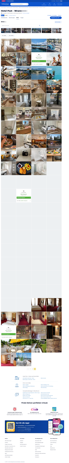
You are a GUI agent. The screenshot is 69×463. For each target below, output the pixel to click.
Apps (6, 453)
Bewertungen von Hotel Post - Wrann (29, 379)
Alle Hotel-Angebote (36, 61)
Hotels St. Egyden (26, 384)
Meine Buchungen (8, 440)
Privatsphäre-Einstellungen (40, 446)
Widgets (21, 442)
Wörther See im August (27, 395)
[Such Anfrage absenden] (27, 4)
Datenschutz (37, 444)
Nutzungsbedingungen (39, 442)
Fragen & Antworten (8, 444)
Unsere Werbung (53, 442)
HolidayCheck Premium (9, 451)
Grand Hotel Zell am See (45, 394)
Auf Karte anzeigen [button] (26, 13)
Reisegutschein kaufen (9, 449)
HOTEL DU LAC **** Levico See (28, 398)
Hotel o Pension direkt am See (46, 396)
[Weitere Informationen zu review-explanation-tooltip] (15, 15)
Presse (51, 444)
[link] (44, 4)
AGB (36, 449)
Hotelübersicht (4, 17)
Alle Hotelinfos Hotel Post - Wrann (28, 378)
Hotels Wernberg (43, 387)
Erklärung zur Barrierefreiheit (40, 453)
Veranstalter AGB (38, 440)
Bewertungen (12, 17)
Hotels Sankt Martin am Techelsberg (47, 386)
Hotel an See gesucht (26, 394)
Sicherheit (37, 455)
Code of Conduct (23, 446)
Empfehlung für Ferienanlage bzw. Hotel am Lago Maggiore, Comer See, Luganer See (31, 392)
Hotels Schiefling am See (45, 384)
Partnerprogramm (23, 444)
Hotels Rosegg (25, 387)
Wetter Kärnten (43, 378)
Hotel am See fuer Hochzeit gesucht (47, 395)
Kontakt (6, 442)
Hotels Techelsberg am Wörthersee (29, 386)
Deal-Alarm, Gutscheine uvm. (10, 446)
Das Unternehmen (53, 440)
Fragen (22, 17)
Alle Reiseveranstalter (9, 455)
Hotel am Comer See (26, 396)
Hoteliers (21, 440)
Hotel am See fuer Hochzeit (45, 392)
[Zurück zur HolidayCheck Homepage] (5, 4)
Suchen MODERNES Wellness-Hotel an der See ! (49, 398)
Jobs (51, 446)
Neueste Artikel (53, 449)
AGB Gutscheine (38, 451)
